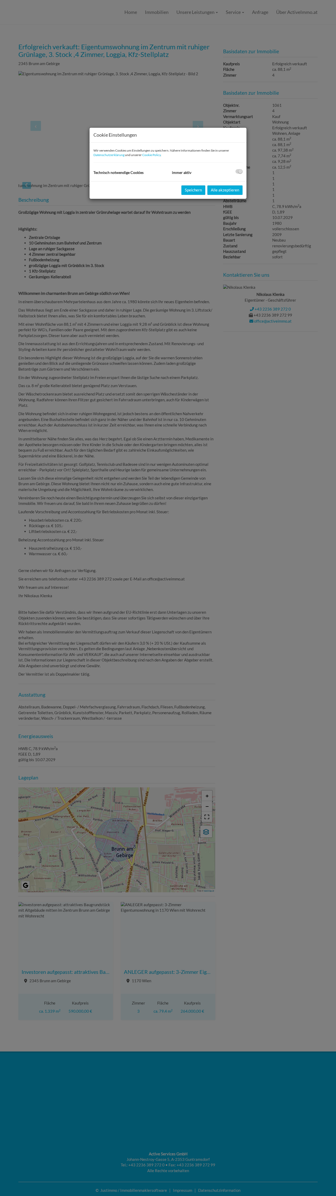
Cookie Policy (151, 155)
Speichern (193, 190)
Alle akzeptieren (225, 190)
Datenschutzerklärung (108, 155)
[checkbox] (239, 171)
